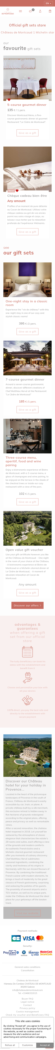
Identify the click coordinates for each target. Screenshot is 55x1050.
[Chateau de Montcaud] (8, 11)
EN (47, 3)
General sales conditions (27, 967)
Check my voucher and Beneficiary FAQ (27, 1015)
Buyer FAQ (27, 998)
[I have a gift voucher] (50, 11)
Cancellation (27, 970)
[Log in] (40, 11)
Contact (27, 1005)
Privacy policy (27, 1008)
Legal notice (27, 1001)
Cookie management (27, 1011)
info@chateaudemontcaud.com (27, 990)
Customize (27, 1045)
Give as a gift (27, 132)
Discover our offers (26, 605)
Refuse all (10, 1045)
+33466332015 (29, 993)
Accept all (45, 1045)
